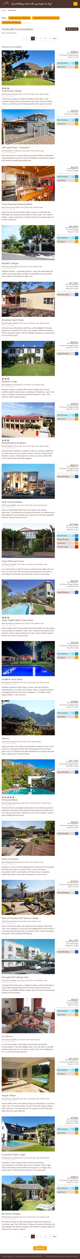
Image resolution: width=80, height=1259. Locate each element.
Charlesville (12, 10)
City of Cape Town (33, 94)
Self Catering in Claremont (10, 742)
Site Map (39, 1256)
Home (4, 10)
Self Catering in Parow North (11, 207)
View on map (73, 29)
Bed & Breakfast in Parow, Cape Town (14, 446)
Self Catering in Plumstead (10, 921)
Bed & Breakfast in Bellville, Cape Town (14, 323)
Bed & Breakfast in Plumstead (11, 862)
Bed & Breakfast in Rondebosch (12, 385)
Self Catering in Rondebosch (11, 266)
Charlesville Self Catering (11, 22)
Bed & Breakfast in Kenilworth (11, 623)
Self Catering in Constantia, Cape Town (14, 1099)
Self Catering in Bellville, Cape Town (13, 505)
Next (54, 38)
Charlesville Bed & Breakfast (19, 18)
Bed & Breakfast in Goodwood (11, 151)
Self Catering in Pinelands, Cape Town (14, 94)
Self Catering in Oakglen (9, 1039)
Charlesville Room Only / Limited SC (46, 18)
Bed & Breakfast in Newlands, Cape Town (15, 803)
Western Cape (44, 94)
